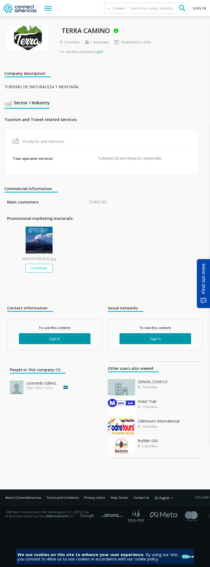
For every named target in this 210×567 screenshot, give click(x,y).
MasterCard (196, 516)
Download (39, 268)
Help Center (119, 497)
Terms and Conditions (62, 497)
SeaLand (136, 516)
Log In (98, 51)
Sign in (54, 338)
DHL (112, 514)
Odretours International (158, 421)
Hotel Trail (147, 401)
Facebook (165, 514)
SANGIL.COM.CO (153, 381)
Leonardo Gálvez (41, 383)
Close (186, 557)
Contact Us (141, 497)
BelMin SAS (148, 440)
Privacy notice (94, 497)
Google (88, 514)
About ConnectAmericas (23, 497)
